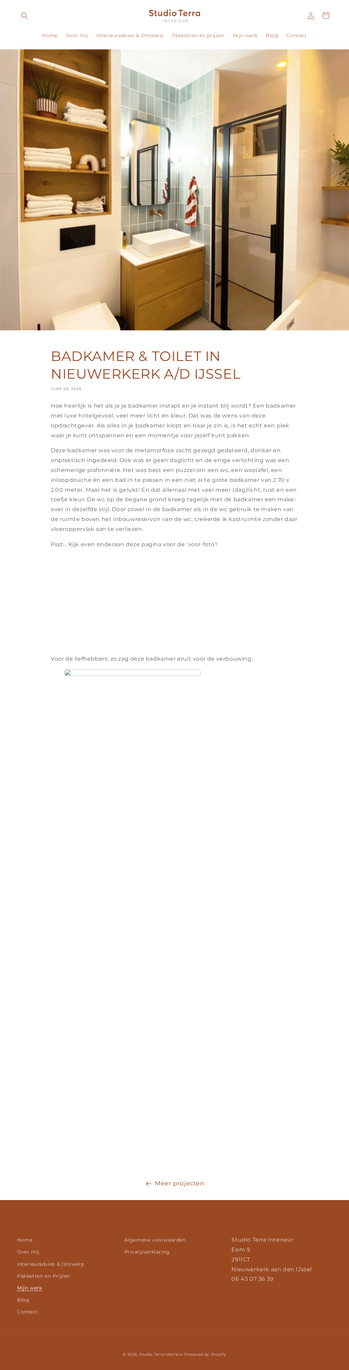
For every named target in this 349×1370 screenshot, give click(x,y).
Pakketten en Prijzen (43, 1276)
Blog (23, 1300)
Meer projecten (179, 1183)
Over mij (28, 1252)
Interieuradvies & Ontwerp (50, 1264)
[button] (24, 15)
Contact (27, 1312)
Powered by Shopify (205, 1354)
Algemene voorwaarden (155, 1240)
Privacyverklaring (147, 1252)
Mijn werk (29, 1288)
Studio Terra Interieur (161, 1354)
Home (24, 1240)
